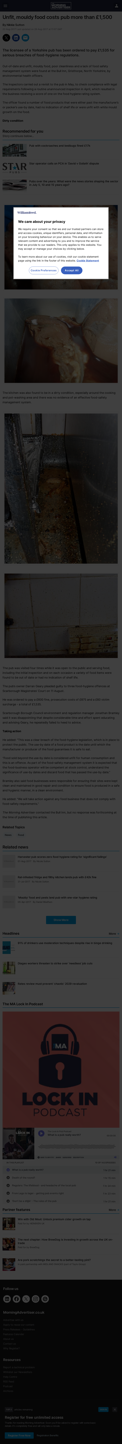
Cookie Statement (88, 260)
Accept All (72, 270)
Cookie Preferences (44, 270)
